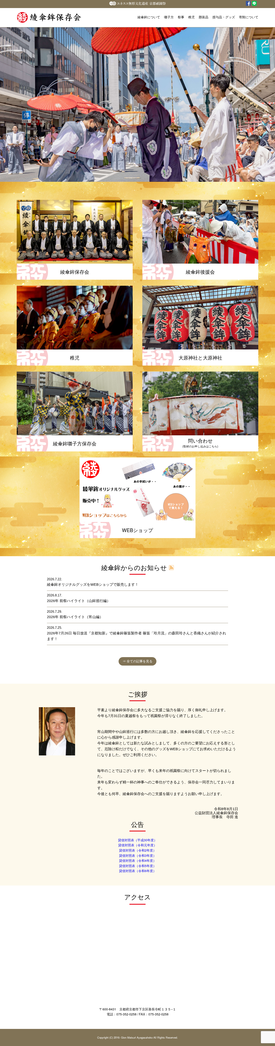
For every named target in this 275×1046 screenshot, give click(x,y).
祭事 (181, 17)
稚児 (191, 17)
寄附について (248, 17)
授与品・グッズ (223, 17)
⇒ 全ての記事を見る (137, 661)
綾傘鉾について (149, 17)
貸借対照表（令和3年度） (137, 855)
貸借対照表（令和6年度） (137, 870)
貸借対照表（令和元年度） (137, 845)
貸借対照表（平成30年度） (137, 840)
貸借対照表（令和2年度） (137, 850)
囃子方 (169, 17)
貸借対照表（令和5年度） (137, 865)
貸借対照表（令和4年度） (137, 860)
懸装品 (203, 17)
